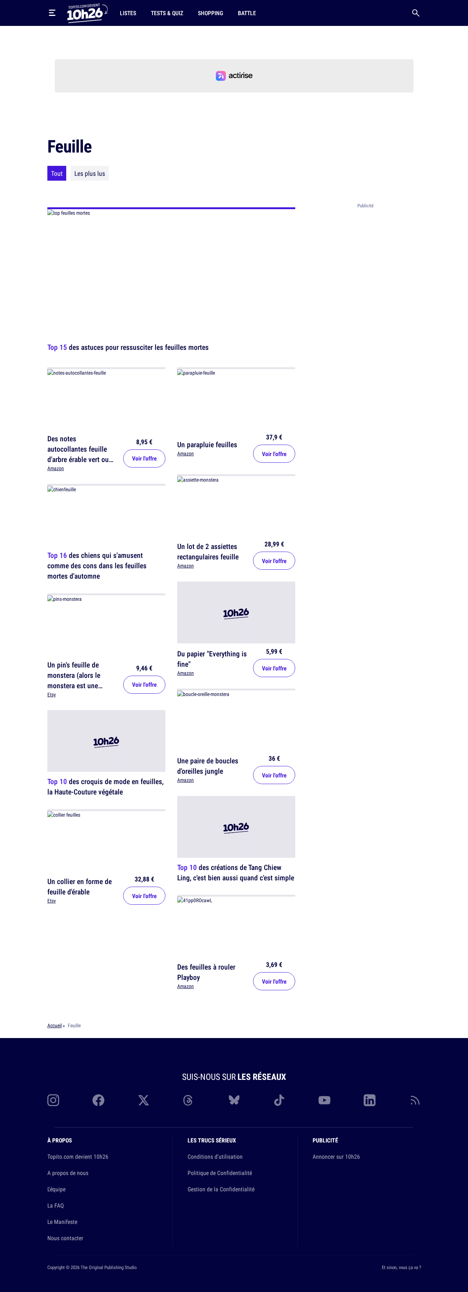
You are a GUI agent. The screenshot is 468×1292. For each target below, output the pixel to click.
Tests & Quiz (167, 13)
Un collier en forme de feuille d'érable (79, 886)
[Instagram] (53, 1100)
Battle (247, 13)
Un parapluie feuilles (207, 444)
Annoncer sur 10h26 (336, 1156)
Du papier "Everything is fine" (212, 658)
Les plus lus (89, 173)
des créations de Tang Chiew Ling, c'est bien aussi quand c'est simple (235, 872)
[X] (143, 1100)
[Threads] (189, 1100)
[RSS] (415, 1100)
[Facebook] (98, 1100)
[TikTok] (279, 1100)
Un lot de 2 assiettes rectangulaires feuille (208, 551)
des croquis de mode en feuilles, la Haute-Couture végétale (105, 787)
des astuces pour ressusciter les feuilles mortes (128, 347)
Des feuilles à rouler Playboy (206, 972)
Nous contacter (65, 1238)
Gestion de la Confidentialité (221, 1189)
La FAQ (55, 1205)
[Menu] (52, 13)
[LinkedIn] (370, 1100)
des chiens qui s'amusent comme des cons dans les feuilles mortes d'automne (97, 565)
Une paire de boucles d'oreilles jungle (207, 766)
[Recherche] (416, 13)
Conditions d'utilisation (215, 1156)
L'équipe (56, 1189)
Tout (57, 173)
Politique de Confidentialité (220, 1173)
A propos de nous (67, 1173)
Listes (128, 13)
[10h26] (87, 12)
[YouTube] (324, 1100)
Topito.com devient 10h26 (77, 1156)
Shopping (210, 13)
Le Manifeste (62, 1222)
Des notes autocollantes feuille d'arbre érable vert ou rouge (78, 454)
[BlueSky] (234, 1100)
